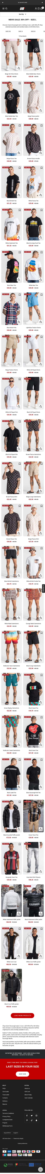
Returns (5, 1104)
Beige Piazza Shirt (33, 539)
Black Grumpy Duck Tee (33, 243)
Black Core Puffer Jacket (12, 1004)
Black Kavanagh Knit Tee (33, 793)
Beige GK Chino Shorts (11, 74)
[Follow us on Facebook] (27, 1115)
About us (27, 1088)
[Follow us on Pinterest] (27, 1120)
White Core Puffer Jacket (33, 962)
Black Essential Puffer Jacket (11, 835)
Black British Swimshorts (11, 581)
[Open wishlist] (38, 8)
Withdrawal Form (7, 1126)
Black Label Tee (11, 793)
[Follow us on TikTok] (31, 1120)
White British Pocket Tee (33, 581)
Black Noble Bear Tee (11, 116)
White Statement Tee (12, 243)
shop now (22, 1074)
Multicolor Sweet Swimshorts (11, 750)
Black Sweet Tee (33, 708)
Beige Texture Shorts (12, 370)
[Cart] (41, 8)
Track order (6, 1095)
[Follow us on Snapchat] (36, 1120)
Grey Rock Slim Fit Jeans (33, 877)
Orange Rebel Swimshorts (33, 623)
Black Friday (28, 1095)
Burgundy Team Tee (11, 877)
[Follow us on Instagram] (36, 1115)
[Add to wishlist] (20, 41)
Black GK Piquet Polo (12, 454)
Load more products (22, 1015)
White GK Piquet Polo (12, 412)
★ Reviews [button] (44, 588)
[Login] (36, 8)
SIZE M (33, 31)
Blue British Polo (11, 327)
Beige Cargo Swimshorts (33, 497)
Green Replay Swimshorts (11, 708)
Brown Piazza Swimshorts (33, 454)
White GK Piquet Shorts (33, 370)
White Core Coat (11, 962)
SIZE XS (8, 31)
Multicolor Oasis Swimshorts (11, 666)
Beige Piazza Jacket (33, 116)
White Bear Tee (33, 285)
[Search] (6, 8)
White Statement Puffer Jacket (11, 919)
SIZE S (21, 31)
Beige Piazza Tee (12, 158)
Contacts (5, 1098)
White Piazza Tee (33, 201)
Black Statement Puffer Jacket (33, 919)
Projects (5, 1123)
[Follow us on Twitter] (31, 1115)
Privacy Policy (6, 1116)
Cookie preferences (22, 1143)
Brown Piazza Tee (11, 539)
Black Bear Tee (11, 285)
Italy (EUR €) (7, 1133)
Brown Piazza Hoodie (33, 158)
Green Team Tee (33, 835)
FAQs (4, 1088)
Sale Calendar (29, 1098)
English (15, 1133)
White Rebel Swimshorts (12, 623)
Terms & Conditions (8, 1113)
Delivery (5, 1101)
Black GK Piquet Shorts (33, 412)
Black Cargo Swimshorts (33, 666)
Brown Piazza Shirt (11, 497)
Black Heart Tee (33, 750)
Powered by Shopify (18, 1138)
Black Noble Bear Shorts (33, 74)
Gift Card (27, 1091)
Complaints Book (7, 1120)
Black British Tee (11, 201)
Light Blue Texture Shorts (33, 327)
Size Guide (6, 1091)
